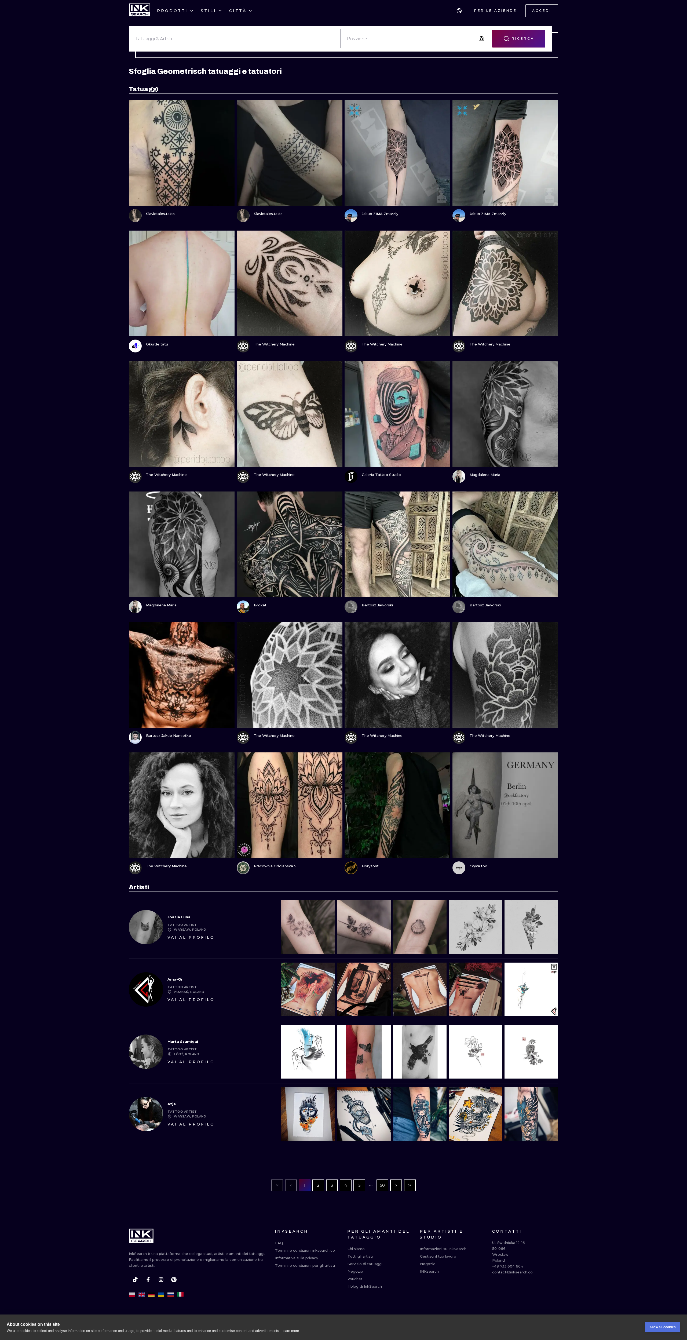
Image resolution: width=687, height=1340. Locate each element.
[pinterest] (173, 1279)
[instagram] (161, 1279)
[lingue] (459, 10)
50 (382, 1185)
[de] (151, 1294)
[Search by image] (481, 38)
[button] (459, 10)
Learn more (290, 1331)
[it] (180, 1294)
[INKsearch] (140, 11)
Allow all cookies (662, 1327)
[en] (141, 1294)
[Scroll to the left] (289, 927)
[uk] (161, 1294)
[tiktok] (135, 1279)
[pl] (132, 1294)
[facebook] (148, 1279)
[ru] (170, 1294)
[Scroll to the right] (549, 927)
